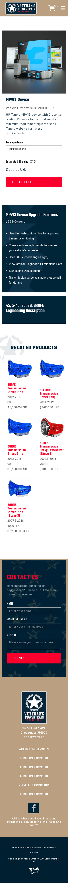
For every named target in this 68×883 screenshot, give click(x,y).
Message (12, 635)
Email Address (17, 619)
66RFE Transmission (34, 767)
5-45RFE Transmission (34, 785)
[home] (21, 8)
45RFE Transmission (34, 794)
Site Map (34, 852)
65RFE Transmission (34, 776)
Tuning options (14, 143)
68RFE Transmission (34, 758)
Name (10, 604)
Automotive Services (34, 749)
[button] (52, 8)
